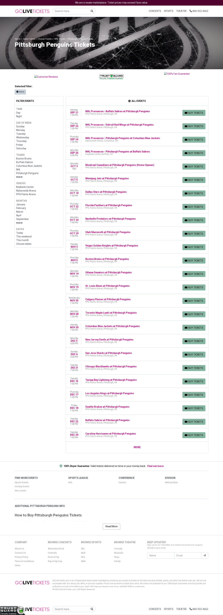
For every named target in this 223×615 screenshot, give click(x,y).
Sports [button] (168, 11)
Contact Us (20, 553)
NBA (83, 561)
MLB (83, 553)
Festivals (52, 553)
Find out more (155, 466)
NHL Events (20, 490)
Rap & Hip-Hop (55, 561)
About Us (19, 549)
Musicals (118, 553)
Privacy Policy (21, 557)
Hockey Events (22, 486)
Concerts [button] (155, 11)
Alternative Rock (56, 549)
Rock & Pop (53, 557)
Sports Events (21, 482)
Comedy (118, 549)
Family (117, 561)
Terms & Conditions (24, 561)
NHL (70, 482)
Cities (17, 565)
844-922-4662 (200, 11)
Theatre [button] (181, 11)
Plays (116, 557)
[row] (137, 112)
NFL (83, 549)
